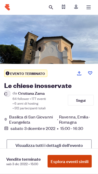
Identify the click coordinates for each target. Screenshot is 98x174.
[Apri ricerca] (51, 7)
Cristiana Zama (31, 93)
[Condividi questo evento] (79, 73)
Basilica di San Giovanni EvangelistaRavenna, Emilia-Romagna (49, 119)
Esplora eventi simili (70, 161)
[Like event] (90, 73)
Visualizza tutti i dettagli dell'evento (49, 145)
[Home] (7, 7)
